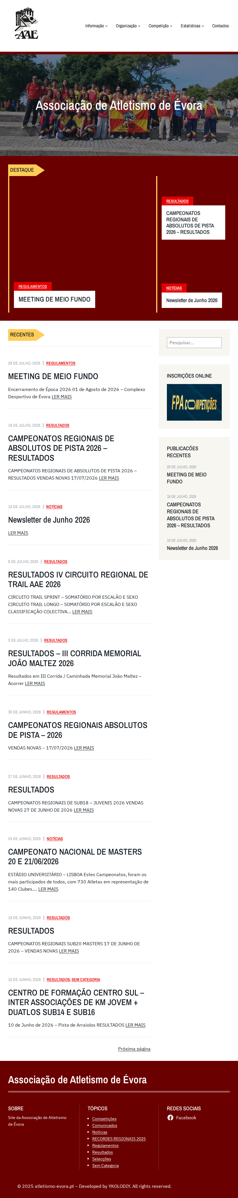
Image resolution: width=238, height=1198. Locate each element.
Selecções (101, 1158)
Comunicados (104, 1125)
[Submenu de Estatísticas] (202, 25)
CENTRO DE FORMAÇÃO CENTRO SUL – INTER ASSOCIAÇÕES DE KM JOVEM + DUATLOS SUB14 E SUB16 (76, 1002)
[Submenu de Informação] (106, 25)
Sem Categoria (86, 979)
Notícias (174, 287)
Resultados (177, 201)
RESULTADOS (31, 789)
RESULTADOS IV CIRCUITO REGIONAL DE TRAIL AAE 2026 (78, 579)
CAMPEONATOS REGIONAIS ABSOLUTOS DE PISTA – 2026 (77, 730)
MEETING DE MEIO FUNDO (55, 299)
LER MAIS (62, 396)
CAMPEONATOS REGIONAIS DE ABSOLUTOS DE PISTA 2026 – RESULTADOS (190, 222)
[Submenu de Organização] (139, 25)
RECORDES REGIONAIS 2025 (119, 1138)
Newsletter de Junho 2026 (191, 300)
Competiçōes (104, 1118)
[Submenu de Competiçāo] (171, 25)
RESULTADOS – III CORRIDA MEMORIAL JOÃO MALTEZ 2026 (74, 658)
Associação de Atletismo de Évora (77, 1079)
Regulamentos (33, 286)
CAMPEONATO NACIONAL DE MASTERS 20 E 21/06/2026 (75, 856)
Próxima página (134, 1049)
